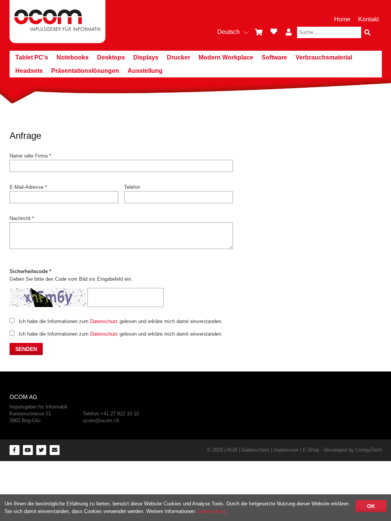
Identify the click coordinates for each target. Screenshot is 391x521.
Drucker (178, 57)
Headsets (29, 71)
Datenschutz (104, 321)
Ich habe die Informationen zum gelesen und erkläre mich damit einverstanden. (121, 321)
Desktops (111, 57)
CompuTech (368, 450)
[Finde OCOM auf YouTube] (28, 450)
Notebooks (73, 57)
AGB (232, 450)
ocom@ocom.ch (101, 420)
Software (274, 57)
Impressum (286, 450)
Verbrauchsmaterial (324, 57)
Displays (145, 57)
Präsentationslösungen (85, 71)
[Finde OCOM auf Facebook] (14, 450)
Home (342, 19)
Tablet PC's (31, 57)
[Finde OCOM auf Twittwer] (41, 450)
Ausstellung (145, 71)
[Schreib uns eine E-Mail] (55, 450)
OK (371, 506)
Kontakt (368, 19)
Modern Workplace (226, 57)
